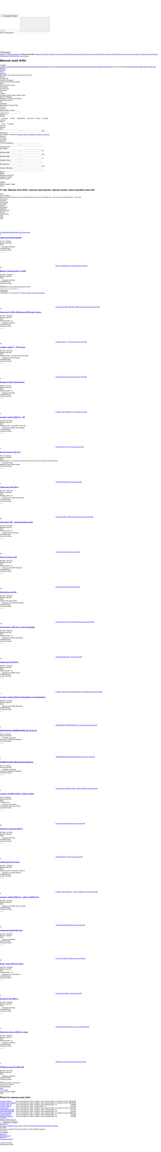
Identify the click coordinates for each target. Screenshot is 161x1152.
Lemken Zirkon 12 (6, 1104)
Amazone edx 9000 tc (9, 999)
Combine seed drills (41, 54)
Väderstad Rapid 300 (7, 1111)
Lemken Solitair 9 (6, 1101)
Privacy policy (18, 1126)
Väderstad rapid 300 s (9, 662)
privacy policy (26, 293)
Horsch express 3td (8, 557)
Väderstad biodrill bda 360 (11, 930)
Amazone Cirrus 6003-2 (8, 1103)
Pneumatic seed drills (92, 54)
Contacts (13, 1119)
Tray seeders (24, 56)
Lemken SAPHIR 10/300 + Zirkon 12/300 (17, 794)
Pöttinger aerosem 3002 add (12, 1067)
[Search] (35, 24)
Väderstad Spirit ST (6, 1116)
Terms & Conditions (6, 1126)
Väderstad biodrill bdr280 (11, 238)
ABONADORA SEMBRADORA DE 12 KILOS (18, 730)
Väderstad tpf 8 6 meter (10, 862)
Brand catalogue (52, 1126)
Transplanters (144, 54)
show (2, 182)
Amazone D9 (4, 1108)
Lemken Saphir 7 (5, 1114)
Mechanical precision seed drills (128, 54)
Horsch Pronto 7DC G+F (10, 452)
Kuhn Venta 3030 (5, 1113)
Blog (45, 1126)
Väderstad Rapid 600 (7, 1109)
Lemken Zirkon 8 (5, 1106)
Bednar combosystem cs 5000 (13, 271)
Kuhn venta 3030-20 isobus (11, 964)
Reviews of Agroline (36, 1126)
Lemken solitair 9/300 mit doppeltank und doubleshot (22, 697)
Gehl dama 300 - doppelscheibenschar (16, 522)
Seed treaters (153, 54)
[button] (80, 42)
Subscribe (4, 291)
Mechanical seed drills (76, 54)
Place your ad (5, 1086)
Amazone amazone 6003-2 (11, 829)
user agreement (39, 293)
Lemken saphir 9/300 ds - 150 (12, 417)
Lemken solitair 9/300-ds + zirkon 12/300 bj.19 (19, 897)
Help (7, 1119)
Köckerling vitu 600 (8, 592)
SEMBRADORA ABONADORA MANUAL (17, 762)
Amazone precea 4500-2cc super (14, 1032)
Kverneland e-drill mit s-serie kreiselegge (17, 627)
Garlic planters (14, 56)
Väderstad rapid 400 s (9, 487)
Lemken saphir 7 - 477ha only (12, 347)
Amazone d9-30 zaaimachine (12, 382)
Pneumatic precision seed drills (58, 54)
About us (3, 1119)
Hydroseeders (4, 56)
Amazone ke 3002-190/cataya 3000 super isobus (20, 312)
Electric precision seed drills (108, 54)
